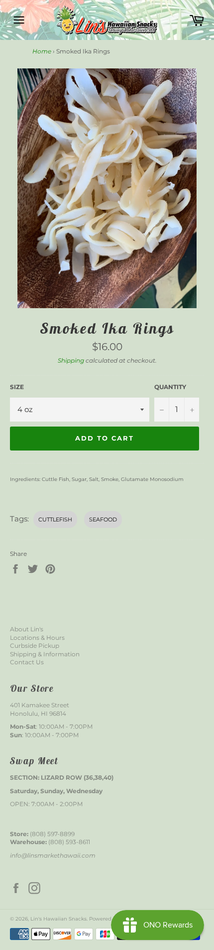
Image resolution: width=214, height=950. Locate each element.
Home (41, 51)
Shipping (71, 360)
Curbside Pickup (34, 645)
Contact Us (27, 662)
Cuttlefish (55, 519)
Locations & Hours (37, 637)
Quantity (170, 387)
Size (17, 387)
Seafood (103, 519)
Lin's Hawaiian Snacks (58, 919)
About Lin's (26, 629)
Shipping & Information (45, 654)
